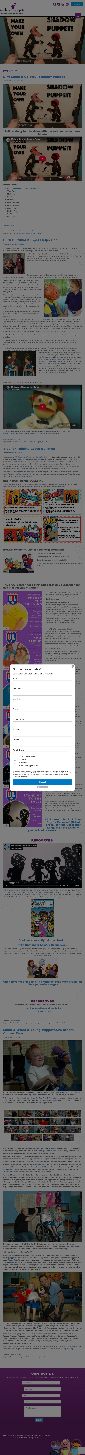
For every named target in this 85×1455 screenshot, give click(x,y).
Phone (15, 709)
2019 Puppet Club (23, 762)
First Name (17, 688)
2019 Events (21, 759)
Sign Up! (42, 782)
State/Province (18, 719)
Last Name (17, 699)
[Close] (73, 666)
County (16, 740)
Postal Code (17, 729)
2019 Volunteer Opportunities (27, 765)
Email (15, 678)
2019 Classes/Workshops (26, 756)
